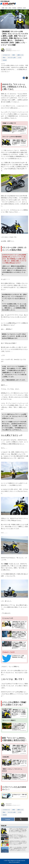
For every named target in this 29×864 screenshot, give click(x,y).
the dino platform (16, 862)
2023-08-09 (8, 49)
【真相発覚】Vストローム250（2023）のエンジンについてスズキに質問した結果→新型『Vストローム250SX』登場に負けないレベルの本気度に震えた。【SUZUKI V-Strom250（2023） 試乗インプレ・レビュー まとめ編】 (14, 38)
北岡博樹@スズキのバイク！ (13, 50)
